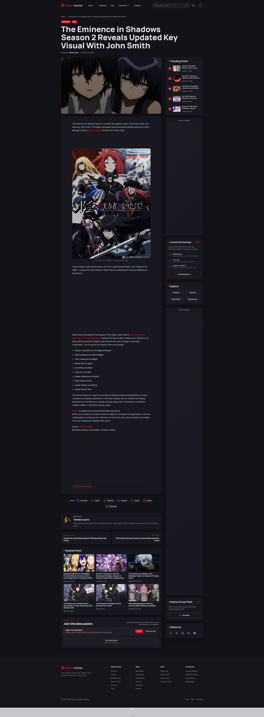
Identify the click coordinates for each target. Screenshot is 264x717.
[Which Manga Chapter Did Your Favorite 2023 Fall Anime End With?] (143, 592)
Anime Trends (165, 678)
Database (102, 5)
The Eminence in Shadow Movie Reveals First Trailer (108, 604)
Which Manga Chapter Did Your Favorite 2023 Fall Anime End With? (142, 604)
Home (63, 17)
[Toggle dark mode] (194, 5)
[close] (133, 709)
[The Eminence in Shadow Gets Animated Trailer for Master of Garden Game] (143, 562)
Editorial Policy (116, 678)
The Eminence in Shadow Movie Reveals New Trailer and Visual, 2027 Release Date (78, 605)
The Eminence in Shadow (82, 486)
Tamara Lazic (74, 52)
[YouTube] (188, 633)
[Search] (186, 5)
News (74, 22)
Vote (198, 602)
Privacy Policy (115, 681)
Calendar (137, 5)
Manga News (192, 299)
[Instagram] (182, 633)
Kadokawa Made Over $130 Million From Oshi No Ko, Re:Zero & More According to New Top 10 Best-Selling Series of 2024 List (78, 577)
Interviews (139, 685)
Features (139, 688)
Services (114, 685)
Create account (150, 631)
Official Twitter (86, 427)
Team (113, 688)
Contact (113, 674)
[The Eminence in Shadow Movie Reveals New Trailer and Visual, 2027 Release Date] (79, 592)
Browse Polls (165, 674)
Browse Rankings (191, 671)
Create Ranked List (192, 674)
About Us (114, 671)
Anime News (66, 22)
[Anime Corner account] (200, 5)
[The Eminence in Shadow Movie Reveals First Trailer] (111, 592)
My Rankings (190, 681)
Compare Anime (166, 681)
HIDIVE (75, 411)
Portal (187, 699)
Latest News (140, 671)
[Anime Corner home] (72, 5)
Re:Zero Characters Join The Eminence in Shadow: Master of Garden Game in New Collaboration (110, 576)
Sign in (139, 631)
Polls (112, 5)
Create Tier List (191, 678)
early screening (95, 130)
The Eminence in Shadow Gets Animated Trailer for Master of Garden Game (143, 576)
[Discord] (194, 633)
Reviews (138, 681)
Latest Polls (164, 671)
